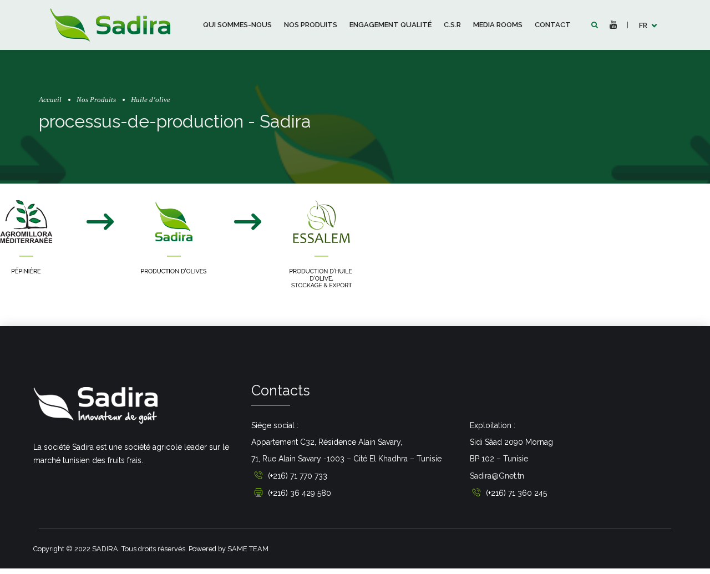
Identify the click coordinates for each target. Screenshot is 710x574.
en (644, 55)
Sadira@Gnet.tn (497, 475)
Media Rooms (498, 25)
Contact (553, 25)
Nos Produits (310, 25)
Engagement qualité (390, 25)
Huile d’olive (150, 100)
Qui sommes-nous (237, 25)
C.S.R (452, 25)
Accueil (50, 100)
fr (643, 25)
